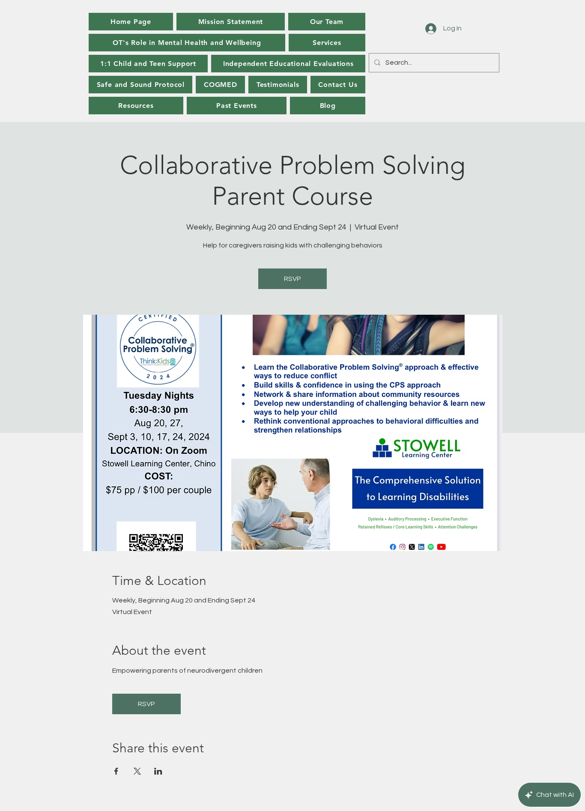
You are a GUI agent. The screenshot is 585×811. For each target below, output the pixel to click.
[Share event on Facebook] (116, 771)
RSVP (292, 278)
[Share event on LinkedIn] (158, 771)
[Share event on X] (137, 771)
